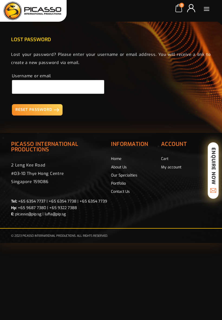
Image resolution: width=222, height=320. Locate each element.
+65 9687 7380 (32, 207)
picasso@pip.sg (28, 214)
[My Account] (191, 8)
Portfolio (118, 183)
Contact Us (120, 191)
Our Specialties (124, 175)
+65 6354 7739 (93, 201)
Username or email (31, 76)
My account (171, 167)
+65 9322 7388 (63, 207)
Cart (164, 158)
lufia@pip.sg (55, 214)
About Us (119, 167)
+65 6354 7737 (31, 201)
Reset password (33, 109)
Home (116, 158)
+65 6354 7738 (62, 201)
